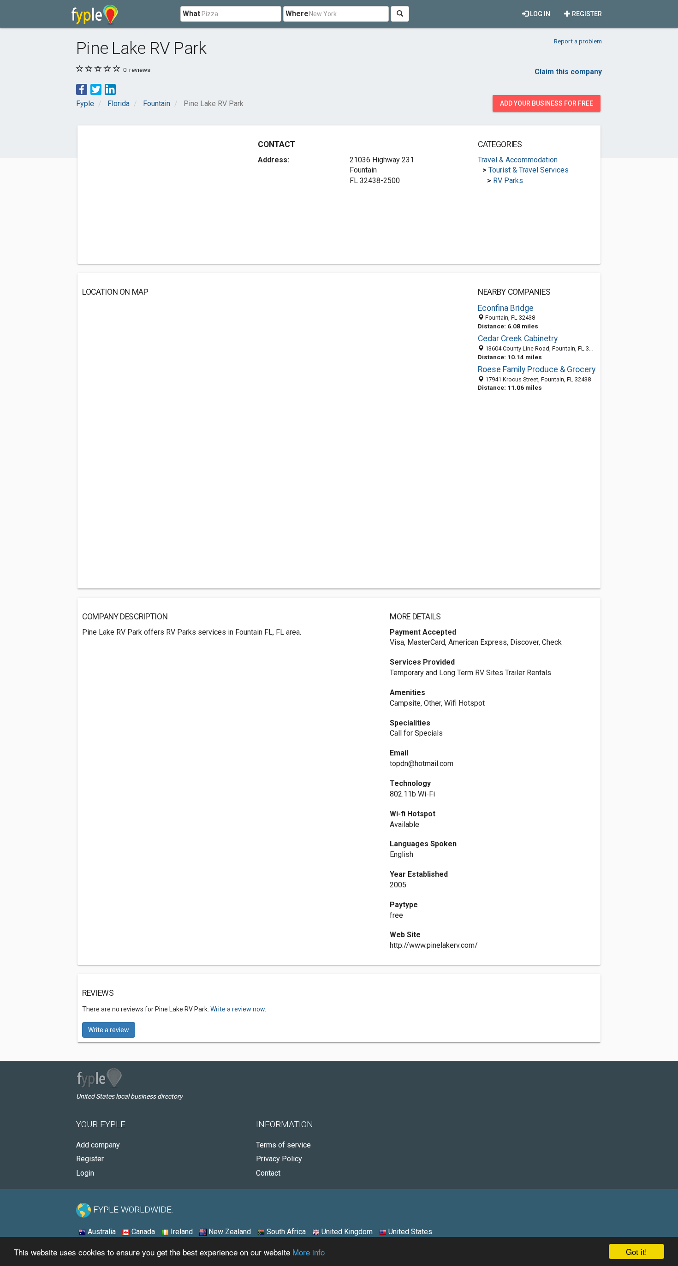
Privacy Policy (279, 1158)
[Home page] (94, 13)
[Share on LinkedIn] (110, 88)
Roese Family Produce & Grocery (536, 369)
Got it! (636, 1251)
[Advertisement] (159, 194)
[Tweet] (95, 88)
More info (308, 1252)
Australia (101, 1231)
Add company (98, 1145)
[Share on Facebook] (81, 88)
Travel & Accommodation (518, 159)
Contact (268, 1173)
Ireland (181, 1231)
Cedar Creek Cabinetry (518, 338)
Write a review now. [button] (238, 1009)
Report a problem (578, 41)
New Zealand (229, 1231)
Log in (539, 14)
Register (586, 14)
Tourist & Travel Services (528, 170)
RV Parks (508, 180)
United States (409, 1231)
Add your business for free (546, 103)
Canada (142, 1231)
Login (85, 1173)
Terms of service (283, 1145)
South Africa (285, 1231)
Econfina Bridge (506, 308)
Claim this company (568, 71)
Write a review (108, 1030)
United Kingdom (346, 1231)
